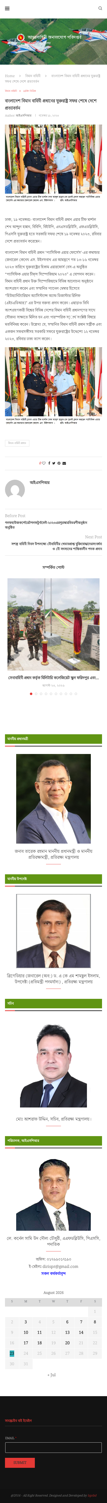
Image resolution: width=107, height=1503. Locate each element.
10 (26, 1333)
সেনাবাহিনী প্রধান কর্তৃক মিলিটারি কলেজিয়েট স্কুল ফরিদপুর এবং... (53, 678)
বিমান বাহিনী (33, 76)
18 (39, 1343)
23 (12, 1354)
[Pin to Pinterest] (58, 463)
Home (10, 76)
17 (26, 1343)
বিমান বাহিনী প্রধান (17, 443)
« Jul (52, 1375)
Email (11, 1438)
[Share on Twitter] (53, 463)
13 (67, 1333)
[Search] (100, 8)
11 (39, 1333)
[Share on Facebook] (49, 463)
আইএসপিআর (23, 115)
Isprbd (92, 1495)
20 (67, 1343)
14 (81, 1333)
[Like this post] (44, 463)
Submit (19, 1463)
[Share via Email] (64, 463)
